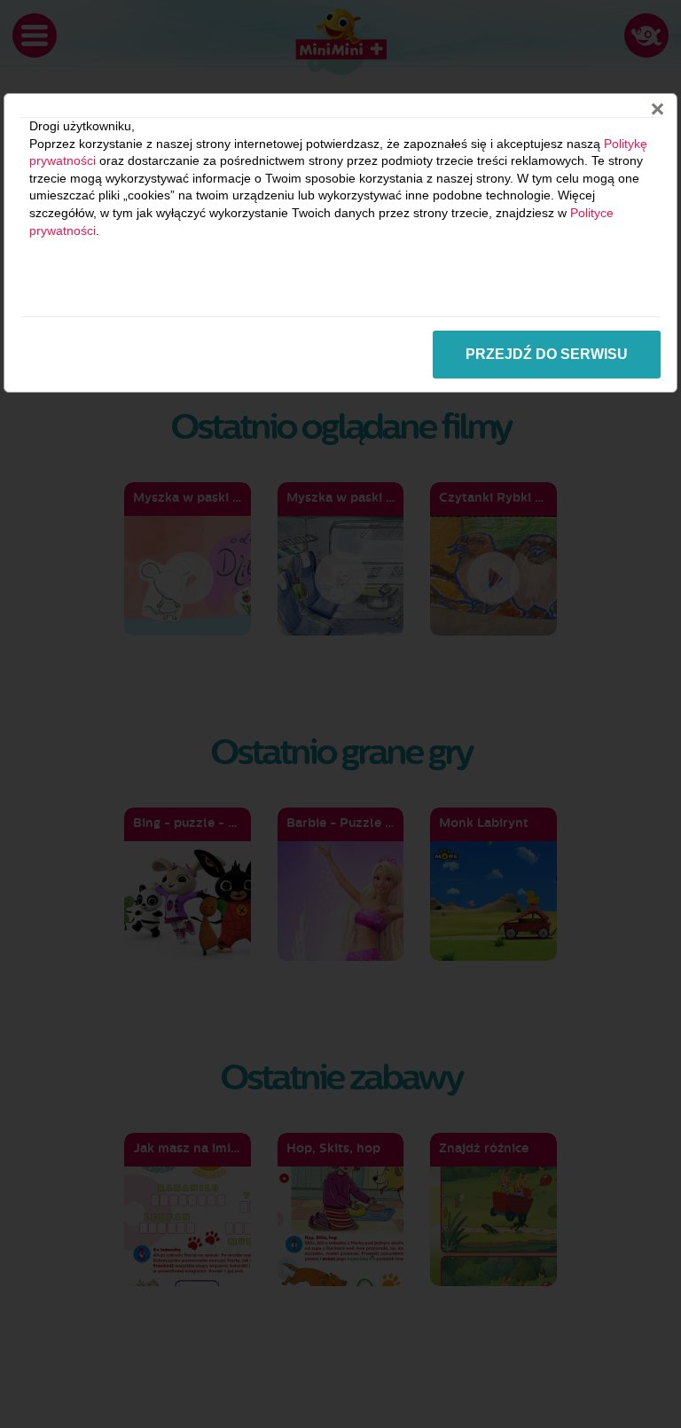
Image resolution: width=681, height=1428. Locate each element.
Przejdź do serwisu (547, 354)
